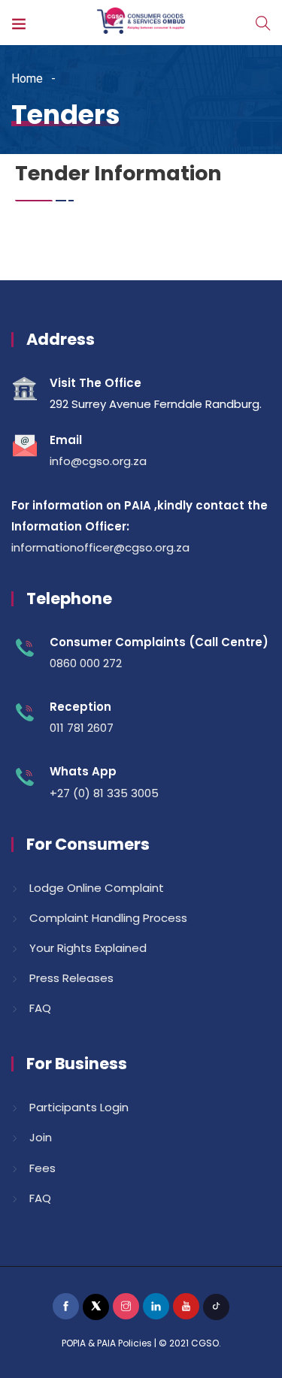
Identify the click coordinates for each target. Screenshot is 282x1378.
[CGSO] (141, 22)
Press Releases (71, 978)
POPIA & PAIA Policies (107, 1343)
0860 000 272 (86, 663)
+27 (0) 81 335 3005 (104, 793)
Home (27, 78)
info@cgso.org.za (98, 461)
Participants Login (79, 1107)
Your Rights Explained (88, 948)
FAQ (40, 1008)
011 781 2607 (82, 728)
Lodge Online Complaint (96, 888)
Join (40, 1137)
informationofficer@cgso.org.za (100, 547)
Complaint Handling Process (108, 918)
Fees (42, 1168)
